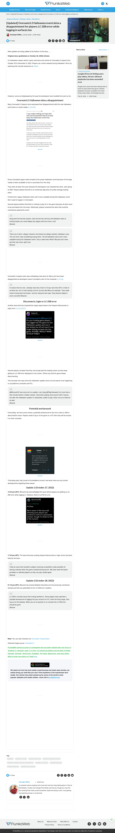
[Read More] (92, 62)
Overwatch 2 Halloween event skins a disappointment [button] (20, 762)
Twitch (36, 66)
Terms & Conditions (64, 825)
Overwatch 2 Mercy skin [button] (13, 766)
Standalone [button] (36, 19)
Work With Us (64, 821)
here (35, 656)
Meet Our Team (52, 821)
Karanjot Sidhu (16, 34)
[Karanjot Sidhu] (13, 789)
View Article (103, 50)
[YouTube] (99, 824)
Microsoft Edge (30, 9)
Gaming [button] (22, 19)
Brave (58, 9)
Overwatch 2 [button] (10, 759)
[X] (94, 824)
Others (100, 9)
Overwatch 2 (29, 643)
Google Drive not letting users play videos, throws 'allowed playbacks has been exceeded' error (91, 78)
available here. (54, 677)
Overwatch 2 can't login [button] (21, 759)
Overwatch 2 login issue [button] (56, 762)
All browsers (88, 9)
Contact (75, 821)
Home (8, 14)
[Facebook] (89, 824)
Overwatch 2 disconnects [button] (35, 759)
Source (40, 149)
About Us (40, 821)
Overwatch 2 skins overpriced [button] (28, 766)
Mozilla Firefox (46, 9)
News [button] (28, 19)
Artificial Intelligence (72, 9)
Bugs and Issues (84, 71)
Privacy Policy (49, 825)
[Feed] (104, 824)
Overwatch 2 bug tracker (40, 638)
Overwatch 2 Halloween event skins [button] (51, 759)
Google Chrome (14, 9)
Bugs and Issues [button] (13, 19)
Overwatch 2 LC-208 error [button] (41, 762)
